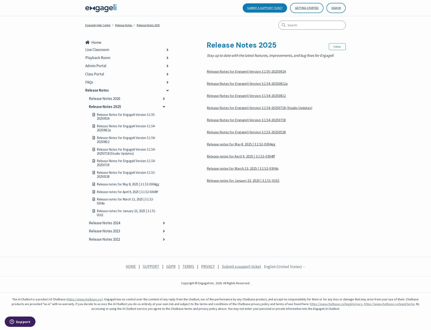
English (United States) (283, 267)
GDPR (171, 266)
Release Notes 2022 (104, 239)
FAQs (89, 82)
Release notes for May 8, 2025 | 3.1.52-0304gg (128, 184)
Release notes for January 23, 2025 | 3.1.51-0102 (126, 213)
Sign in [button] (336, 8)
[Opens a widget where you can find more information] (19, 322)
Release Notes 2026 (104, 98)
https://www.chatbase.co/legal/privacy (336, 304)
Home (96, 42)
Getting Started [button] (307, 8)
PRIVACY (208, 266)
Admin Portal (95, 65)
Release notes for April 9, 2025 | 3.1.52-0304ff (127, 192)
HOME (131, 266)
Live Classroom (97, 49)
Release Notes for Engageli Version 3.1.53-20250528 (126, 174)
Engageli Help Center (97, 25)
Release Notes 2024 (104, 222)
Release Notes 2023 (104, 231)
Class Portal (94, 74)
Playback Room (97, 57)
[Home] (101, 8)
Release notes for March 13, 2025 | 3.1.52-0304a (125, 201)
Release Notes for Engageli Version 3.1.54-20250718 (126, 163)
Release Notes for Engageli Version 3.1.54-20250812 (126, 140)
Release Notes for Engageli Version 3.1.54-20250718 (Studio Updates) (126, 151)
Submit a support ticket (265, 8)
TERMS (188, 266)
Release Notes (124, 25)
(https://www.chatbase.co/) (84, 299)
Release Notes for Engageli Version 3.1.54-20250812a (126, 128)
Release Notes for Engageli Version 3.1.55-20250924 (126, 116)
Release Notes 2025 (148, 25)
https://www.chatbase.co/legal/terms (389, 304)
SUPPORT (151, 266)
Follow (337, 46)
